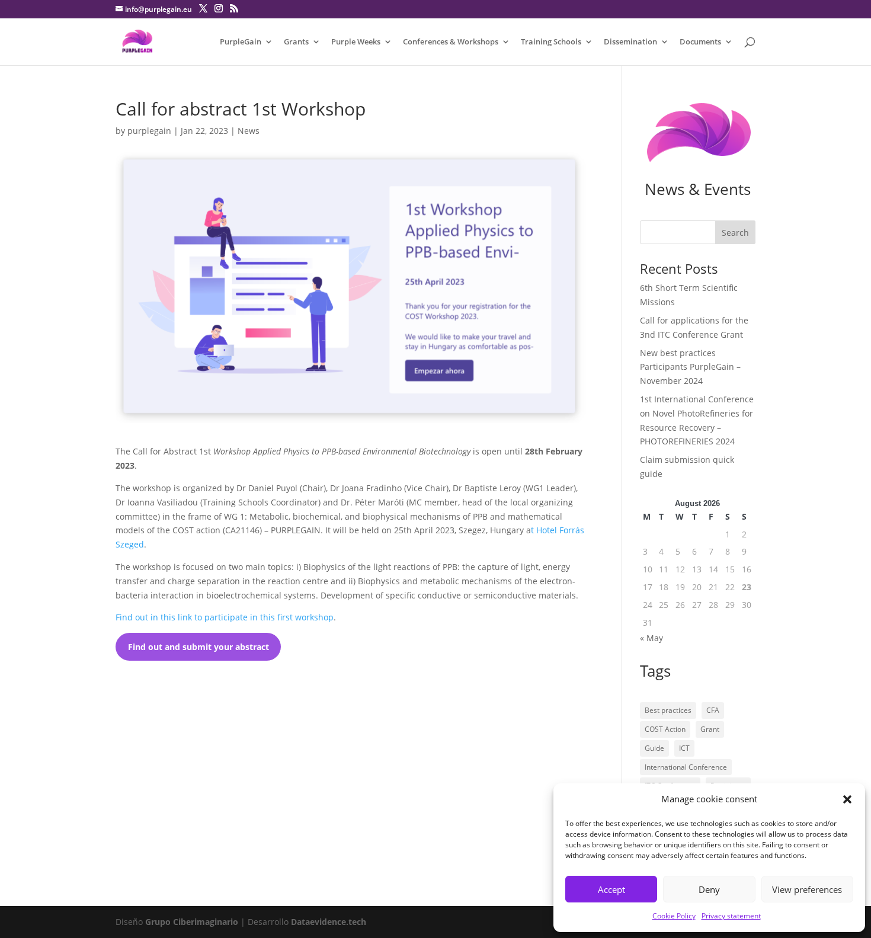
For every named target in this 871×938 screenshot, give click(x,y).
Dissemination (630, 42)
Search (735, 232)
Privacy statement (731, 916)
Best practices (668, 710)
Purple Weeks (355, 42)
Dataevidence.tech (328, 921)
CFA (712, 710)
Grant (709, 729)
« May (651, 638)
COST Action (665, 729)
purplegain (149, 130)
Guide (654, 748)
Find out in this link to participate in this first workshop (225, 617)
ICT (684, 748)
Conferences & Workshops (450, 42)
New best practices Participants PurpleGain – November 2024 (690, 367)
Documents (700, 42)
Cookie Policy (674, 916)
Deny (709, 889)
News (249, 130)
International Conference (686, 767)
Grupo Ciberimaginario (191, 921)
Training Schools (551, 42)
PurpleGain (240, 42)
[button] (847, 799)
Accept (611, 889)
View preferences (807, 889)
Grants (296, 42)
